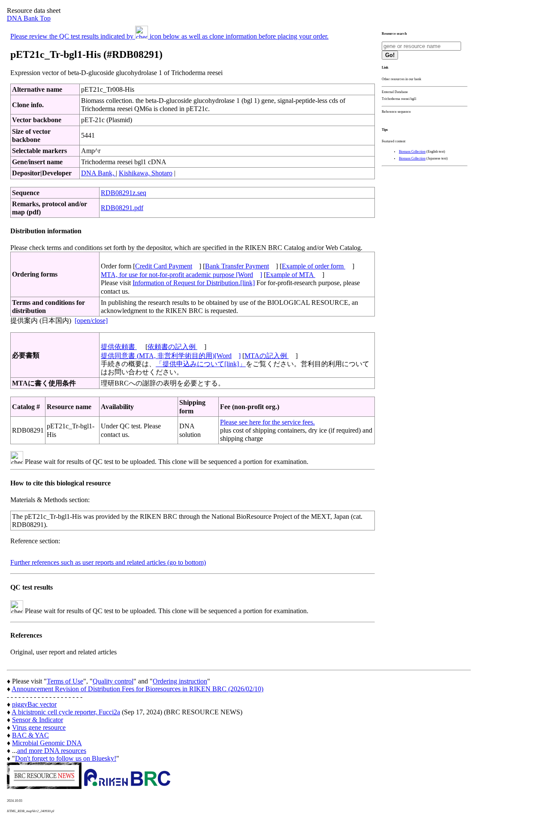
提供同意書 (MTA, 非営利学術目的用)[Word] (171, 355)
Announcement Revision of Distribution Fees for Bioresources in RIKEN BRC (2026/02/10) (137, 689)
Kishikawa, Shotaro (145, 173)
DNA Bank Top (29, 18)
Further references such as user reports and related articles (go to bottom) (108, 562)
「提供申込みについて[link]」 (201, 363)
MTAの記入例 (266, 355)
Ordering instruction (180, 681)
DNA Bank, (98, 173)
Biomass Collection (412, 152)
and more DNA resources (51, 750)
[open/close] (91, 320)
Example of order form (313, 266)
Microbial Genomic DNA (47, 743)
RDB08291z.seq (123, 192)
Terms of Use (65, 681)
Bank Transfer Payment (237, 266)
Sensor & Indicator (37, 719)
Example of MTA (290, 274)
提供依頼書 (119, 346)
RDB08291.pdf (122, 207)
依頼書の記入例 (172, 346)
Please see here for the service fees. (267, 422)
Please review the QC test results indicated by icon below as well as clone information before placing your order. (169, 36)
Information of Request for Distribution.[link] (194, 282)
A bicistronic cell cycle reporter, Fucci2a (66, 712)
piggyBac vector (34, 704)
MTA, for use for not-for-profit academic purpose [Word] (181, 274)
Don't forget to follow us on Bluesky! (65, 758)
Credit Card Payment (163, 266)
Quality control (113, 681)
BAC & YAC (30, 735)
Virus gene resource (39, 727)
